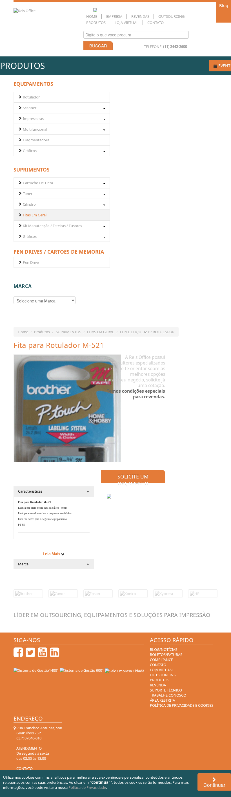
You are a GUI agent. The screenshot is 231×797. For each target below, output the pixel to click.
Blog (223, 5)
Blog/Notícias (163, 649)
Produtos (96, 22)
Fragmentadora (35, 139)
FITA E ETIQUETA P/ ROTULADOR (147, 331)
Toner (27, 193)
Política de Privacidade (87, 787)
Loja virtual (162, 669)
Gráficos (29, 150)
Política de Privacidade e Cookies (181, 705)
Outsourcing (171, 16)
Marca (54, 564)
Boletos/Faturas (166, 654)
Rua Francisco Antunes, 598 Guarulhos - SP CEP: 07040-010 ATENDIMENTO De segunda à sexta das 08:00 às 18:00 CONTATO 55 (38, 750)
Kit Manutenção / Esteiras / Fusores (52, 225)
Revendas (140, 16)
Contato (155, 22)
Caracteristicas (54, 491)
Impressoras (33, 118)
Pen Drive (30, 262)
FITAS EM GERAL (100, 331)
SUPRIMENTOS (68, 331)
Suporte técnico (166, 690)
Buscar (98, 46)
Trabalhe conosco (168, 695)
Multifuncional (34, 129)
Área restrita (162, 700)
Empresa (114, 16)
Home (91, 16)
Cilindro (29, 204)
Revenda (158, 685)
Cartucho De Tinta (37, 182)
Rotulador (31, 97)
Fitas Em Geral (34, 215)
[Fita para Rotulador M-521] (67, 435)
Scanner (29, 107)
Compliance (161, 659)
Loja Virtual (126, 22)
